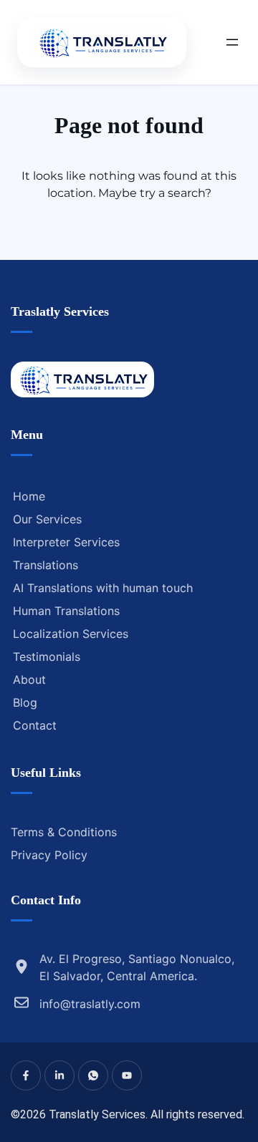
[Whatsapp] (93, 1075)
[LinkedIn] (59, 1075)
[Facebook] (26, 1075)
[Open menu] (232, 42)
